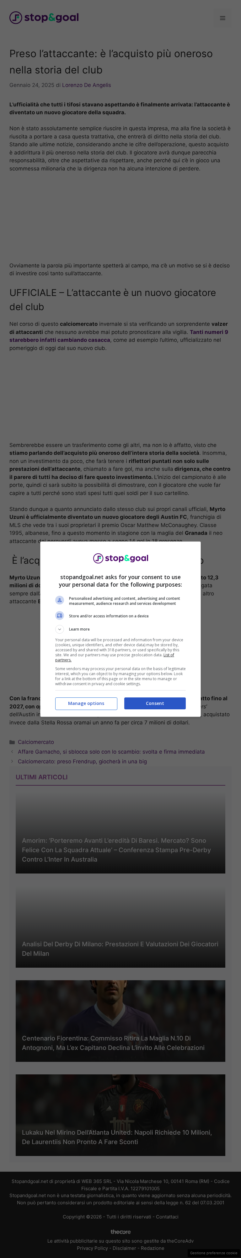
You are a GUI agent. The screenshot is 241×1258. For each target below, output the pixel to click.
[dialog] (120, 629)
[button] (120, 629)
